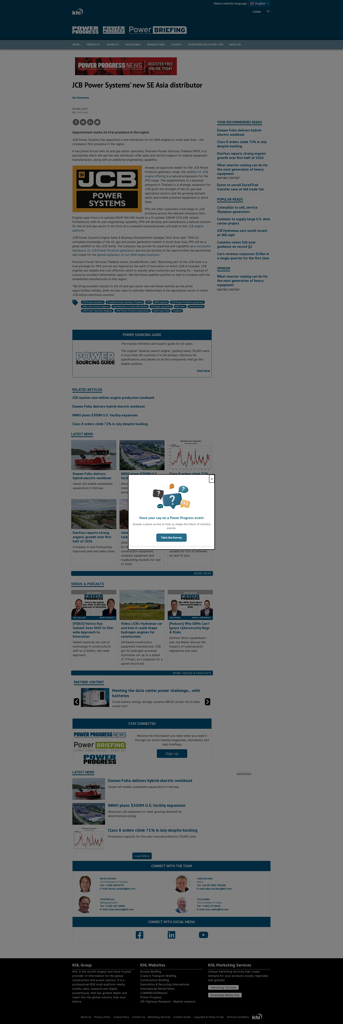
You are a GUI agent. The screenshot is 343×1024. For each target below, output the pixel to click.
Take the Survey (171, 537)
